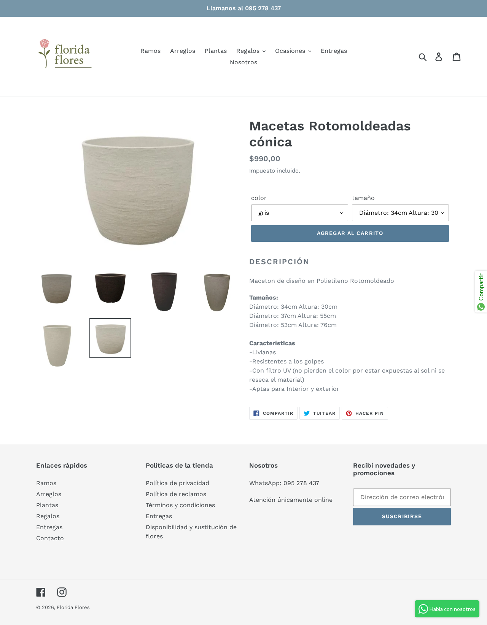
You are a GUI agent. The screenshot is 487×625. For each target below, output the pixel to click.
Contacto (50, 538)
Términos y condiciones (180, 505)
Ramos (46, 483)
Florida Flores (73, 607)
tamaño (363, 197)
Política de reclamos (176, 494)
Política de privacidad (177, 483)
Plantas (47, 505)
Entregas (49, 527)
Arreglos (48, 494)
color (259, 197)
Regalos (47, 516)
